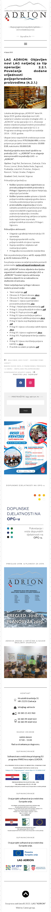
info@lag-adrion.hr (26, 707)
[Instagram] (30, 383)
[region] (25, 662)
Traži (25, 411)
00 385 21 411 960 (26, 713)
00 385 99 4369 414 (27, 722)
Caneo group (29, 907)
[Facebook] (21, 383)
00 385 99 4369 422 (27, 719)
